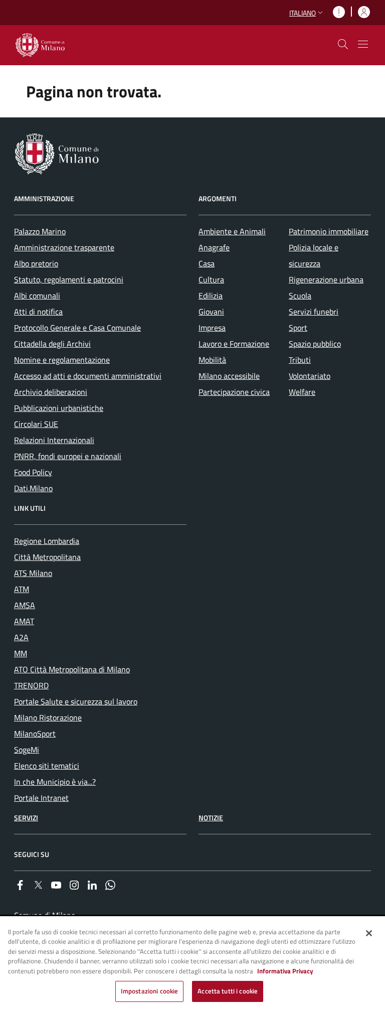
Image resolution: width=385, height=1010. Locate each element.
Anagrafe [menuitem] (214, 247)
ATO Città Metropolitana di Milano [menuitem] (72, 669)
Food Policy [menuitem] (33, 472)
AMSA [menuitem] (24, 605)
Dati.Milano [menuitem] (33, 488)
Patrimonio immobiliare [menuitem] (328, 231)
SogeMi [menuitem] (26, 750)
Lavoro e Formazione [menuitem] (234, 344)
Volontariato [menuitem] (309, 376)
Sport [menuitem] (298, 328)
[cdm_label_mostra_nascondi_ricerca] (343, 44)
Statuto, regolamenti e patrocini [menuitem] (68, 279)
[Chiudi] (369, 933)
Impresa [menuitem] (212, 328)
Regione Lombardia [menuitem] (46, 541)
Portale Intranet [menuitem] (41, 798)
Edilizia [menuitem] (211, 296)
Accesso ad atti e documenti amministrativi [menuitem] (87, 376)
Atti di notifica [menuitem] (38, 312)
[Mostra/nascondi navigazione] (363, 44)
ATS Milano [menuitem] (33, 573)
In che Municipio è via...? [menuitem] (55, 782)
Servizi (26, 817)
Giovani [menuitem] (211, 312)
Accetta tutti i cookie (228, 991)
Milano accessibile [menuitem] (229, 376)
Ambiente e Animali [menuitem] (232, 231)
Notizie (211, 817)
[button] (307, 13)
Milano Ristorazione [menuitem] (48, 717)
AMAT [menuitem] (24, 621)
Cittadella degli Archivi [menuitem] (52, 344)
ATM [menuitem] (21, 589)
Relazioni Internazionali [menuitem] (54, 440)
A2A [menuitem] (21, 637)
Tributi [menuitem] (300, 360)
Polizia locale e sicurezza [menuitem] (313, 255)
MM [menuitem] (20, 653)
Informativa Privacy (285, 971)
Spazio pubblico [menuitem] (315, 344)
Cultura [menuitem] (211, 279)
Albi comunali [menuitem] (37, 296)
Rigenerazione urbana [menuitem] (326, 279)
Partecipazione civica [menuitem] (234, 392)
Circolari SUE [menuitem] (36, 424)
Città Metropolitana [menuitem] (47, 557)
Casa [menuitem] (207, 263)
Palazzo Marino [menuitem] (40, 231)
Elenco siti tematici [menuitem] (46, 766)
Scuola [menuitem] (300, 296)
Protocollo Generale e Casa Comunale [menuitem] (77, 328)
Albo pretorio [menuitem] (36, 263)
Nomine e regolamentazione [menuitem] (62, 360)
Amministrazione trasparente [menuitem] (64, 247)
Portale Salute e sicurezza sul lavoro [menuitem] (75, 701)
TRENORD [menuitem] (31, 685)
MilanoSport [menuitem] (35, 734)
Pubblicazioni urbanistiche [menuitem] (58, 408)
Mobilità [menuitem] (212, 360)
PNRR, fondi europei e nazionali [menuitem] (67, 456)
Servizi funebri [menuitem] (313, 312)
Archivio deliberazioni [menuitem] (50, 392)
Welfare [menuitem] (302, 392)
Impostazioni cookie (149, 991)
